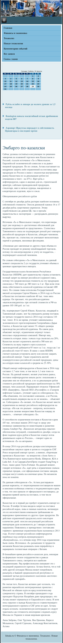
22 (33, 84)
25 (11, 86)
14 (27, 81)
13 (22, 81)
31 (5, 89)
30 (38, 86)
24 (5, 86)
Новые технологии (13, 43)
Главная (8, 28)
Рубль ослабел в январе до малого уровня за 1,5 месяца (30, 105)
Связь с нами (11, 59)
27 (22, 86)
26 (16, 86)
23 (38, 84)
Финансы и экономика (15, 33)
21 (27, 84)
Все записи (9, 53)
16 (38, 81)
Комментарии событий (15, 48)
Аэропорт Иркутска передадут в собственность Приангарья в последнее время (29, 129)
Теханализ (9, 38)
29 (33, 86)
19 (16, 84)
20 (22, 84)
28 (27, 86)
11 (11, 81)
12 (16, 81)
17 (5, 84)
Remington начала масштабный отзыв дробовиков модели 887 (31, 117)
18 (11, 84)
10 (5, 81)
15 (33, 81)
